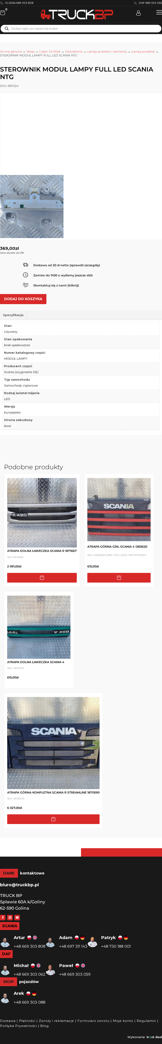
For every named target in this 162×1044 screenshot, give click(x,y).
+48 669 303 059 (74, 974)
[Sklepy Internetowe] (154, 1037)
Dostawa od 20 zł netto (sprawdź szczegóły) (66, 265)
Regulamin (146, 1021)
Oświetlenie (73, 51)
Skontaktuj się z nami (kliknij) (56, 285)
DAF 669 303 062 (150, 2)
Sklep (30, 51)
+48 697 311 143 (73, 946)
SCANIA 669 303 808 (19, 2)
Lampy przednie (143, 51)
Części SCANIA (50, 51)
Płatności (27, 1021)
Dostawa (8, 1021)
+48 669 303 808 (29, 946)
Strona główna (11, 51)
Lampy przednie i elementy (107, 51)
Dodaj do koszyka (23, 299)
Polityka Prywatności (18, 1026)
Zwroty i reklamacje (56, 1021)
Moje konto (123, 1021)
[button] (159, 12)
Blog (44, 1026)
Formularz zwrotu (93, 1021)
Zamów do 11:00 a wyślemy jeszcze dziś (63, 275)
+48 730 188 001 (116, 946)
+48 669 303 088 (29, 1002)
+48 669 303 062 (29, 974)
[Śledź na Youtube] (17, 917)
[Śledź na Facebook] (2, 917)
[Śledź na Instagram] (10, 917)
